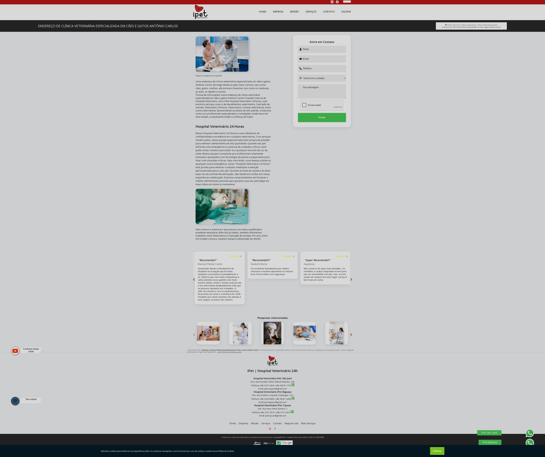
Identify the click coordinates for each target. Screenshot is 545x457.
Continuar (437, 451)
